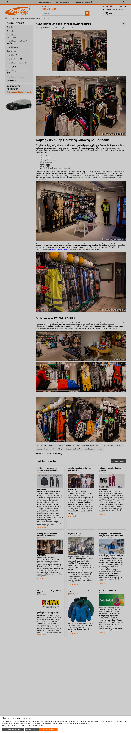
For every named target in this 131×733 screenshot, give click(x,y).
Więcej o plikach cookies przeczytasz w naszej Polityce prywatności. (25, 725)
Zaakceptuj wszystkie (48, 729)
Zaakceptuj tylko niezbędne (13, 729)
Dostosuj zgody (31, 729)
